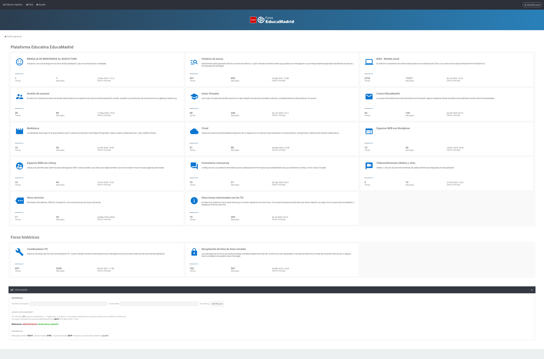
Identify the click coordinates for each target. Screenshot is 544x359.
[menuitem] (29, 4)
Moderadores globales (48, 324)
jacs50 (105, 336)
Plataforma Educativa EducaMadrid (42, 47)
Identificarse (17, 298)
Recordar (204, 303)
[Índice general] (272, 20)
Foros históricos (25, 237)
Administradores (30, 324)
